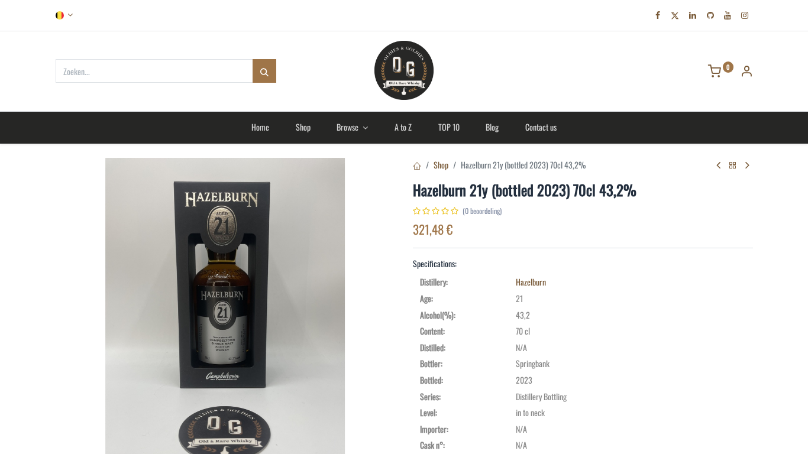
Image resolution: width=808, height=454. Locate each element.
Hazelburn (531, 281)
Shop (441, 164)
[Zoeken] (264, 71)
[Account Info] (746, 72)
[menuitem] (260, 127)
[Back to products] (733, 165)
